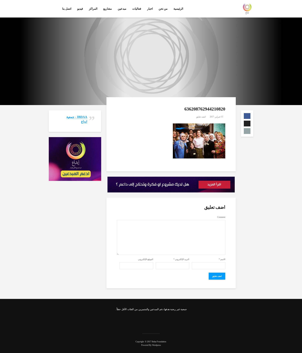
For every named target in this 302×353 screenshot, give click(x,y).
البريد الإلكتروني (181, 259)
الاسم (222, 259)
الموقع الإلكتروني (145, 259)
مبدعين (122, 8)
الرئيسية (178, 8)
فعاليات (136, 8)
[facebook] (164, 320)
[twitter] (155, 320)
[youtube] (137, 320)
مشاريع (107, 8)
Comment (221, 217)
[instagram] (146, 320)
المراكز (93, 8)
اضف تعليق (201, 117)
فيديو (80, 8)
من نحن (163, 8)
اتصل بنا (66, 8)
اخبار (150, 8)
